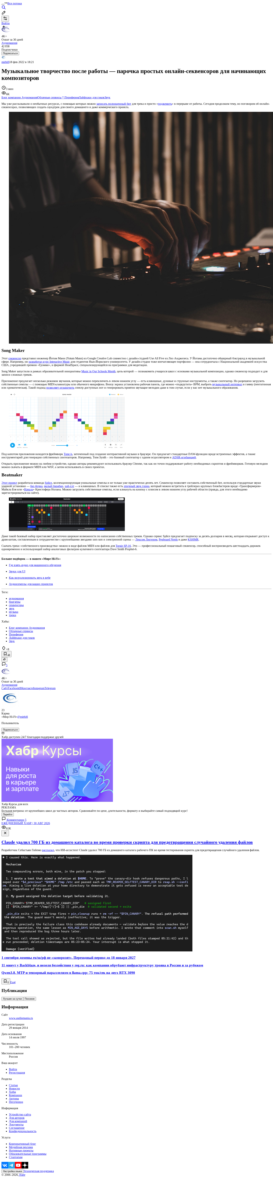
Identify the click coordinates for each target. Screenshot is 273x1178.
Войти (13, 1069)
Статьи (13, 1085)
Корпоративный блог (22, 1143)
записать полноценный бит (113, 103)
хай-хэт (69, 486)
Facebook (13, 688)
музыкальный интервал (227, 384)
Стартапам (15, 1157)
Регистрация (17, 1072)
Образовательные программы (27, 1153)
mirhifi (5, 62)
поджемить (165, 103)
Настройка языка (12, 1171)
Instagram (39, 688)
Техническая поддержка (38, 1171)
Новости (14, 1088)
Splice (48, 482)
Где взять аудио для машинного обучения (35, 565)
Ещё (13, 982)
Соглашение (17, 1127)
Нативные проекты (21, 1150)
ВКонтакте (26, 688)
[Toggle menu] (2, 4)
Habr (22, 1174)
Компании (15, 1095)
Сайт (4, 688)
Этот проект (9, 482)
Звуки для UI (17, 571)
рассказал (48, 850)
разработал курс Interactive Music (49, 361)
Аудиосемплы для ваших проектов (31, 584)
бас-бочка (36, 486)
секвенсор (14, 358)
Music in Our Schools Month (98, 371)
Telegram (50, 688)
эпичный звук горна (136, 486)
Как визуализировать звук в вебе (30, 577)
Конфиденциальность (22, 1131)
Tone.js (68, 454)
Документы (16, 1124)
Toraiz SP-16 (123, 545)
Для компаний (18, 1121)
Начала (28, 489)
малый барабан (53, 486)
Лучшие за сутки (12, 998)
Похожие (30, 998)
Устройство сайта (20, 1114)
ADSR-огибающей (184, 457)
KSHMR (193, 539)
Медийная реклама (21, 1147)
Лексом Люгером (146, 539)
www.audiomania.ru (21, 1018)
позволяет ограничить (60, 387)
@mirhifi (22, 716)
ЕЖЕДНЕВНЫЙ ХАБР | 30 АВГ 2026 (25, 823)
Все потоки (14, 3)
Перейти (7, 814)
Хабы (12, 1091)
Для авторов (17, 1117)
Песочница (16, 1101)
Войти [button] (5, 23)
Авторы (14, 1098)
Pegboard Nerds (168, 539)
